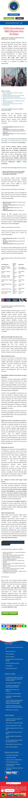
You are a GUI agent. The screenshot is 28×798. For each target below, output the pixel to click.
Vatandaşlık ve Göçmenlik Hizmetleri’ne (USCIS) (14, 140)
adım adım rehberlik (17, 344)
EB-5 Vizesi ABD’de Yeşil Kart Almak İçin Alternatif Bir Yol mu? (14, 741)
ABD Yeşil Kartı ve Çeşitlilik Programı (14, 722)
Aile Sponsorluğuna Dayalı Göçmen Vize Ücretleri (13, 95)
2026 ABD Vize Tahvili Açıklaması (13, 693)
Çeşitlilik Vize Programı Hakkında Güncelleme (13, 697)
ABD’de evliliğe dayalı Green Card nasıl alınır (14, 728)
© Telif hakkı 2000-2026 (11, 668)
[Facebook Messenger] (9, 628)
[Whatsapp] (3, 628)
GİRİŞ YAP (19, 18)
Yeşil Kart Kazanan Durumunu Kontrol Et (14, 648)
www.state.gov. (9, 787)
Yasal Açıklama (9, 665)
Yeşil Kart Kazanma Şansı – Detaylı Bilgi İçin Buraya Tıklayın (12, 543)
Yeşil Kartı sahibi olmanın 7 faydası (13, 725)
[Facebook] (3, 626)
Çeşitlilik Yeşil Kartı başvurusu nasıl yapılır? (14, 733)
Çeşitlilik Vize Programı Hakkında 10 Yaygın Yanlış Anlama (14, 719)
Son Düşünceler (6, 105)
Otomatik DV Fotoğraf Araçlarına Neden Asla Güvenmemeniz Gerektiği (14, 706)
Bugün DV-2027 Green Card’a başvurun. (12, 690)
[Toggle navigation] (21, 23)
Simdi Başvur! (9, 18)
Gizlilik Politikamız (10, 654)
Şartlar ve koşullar (10, 656)
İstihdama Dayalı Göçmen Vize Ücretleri (11, 96)
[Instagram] (9, 626)
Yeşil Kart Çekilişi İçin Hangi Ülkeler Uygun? (14, 737)
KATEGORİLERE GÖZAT (12, 23)
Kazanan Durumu (14, 14)
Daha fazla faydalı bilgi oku (12, 746)
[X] (14, 626)
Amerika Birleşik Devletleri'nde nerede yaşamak (14, 660)
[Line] (24, 626)
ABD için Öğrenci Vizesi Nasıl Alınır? (14, 744)
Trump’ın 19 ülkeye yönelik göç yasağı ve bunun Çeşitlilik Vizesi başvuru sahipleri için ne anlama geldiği (14, 702)
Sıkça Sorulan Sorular (10, 651)
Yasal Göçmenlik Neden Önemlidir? (13, 682)
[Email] (14, 628)
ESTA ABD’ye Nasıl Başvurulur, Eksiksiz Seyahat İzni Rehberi (13, 686)
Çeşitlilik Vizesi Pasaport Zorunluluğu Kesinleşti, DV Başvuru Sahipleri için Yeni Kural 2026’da (14, 679)
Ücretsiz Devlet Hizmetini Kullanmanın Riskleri (12, 103)
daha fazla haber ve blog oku (12, 709)
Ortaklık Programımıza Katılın (12, 663)
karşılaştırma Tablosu (14, 789)
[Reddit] (19, 626)
